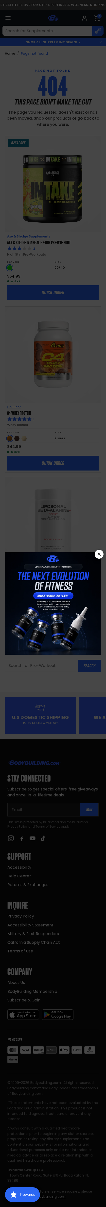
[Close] (99, 554)
